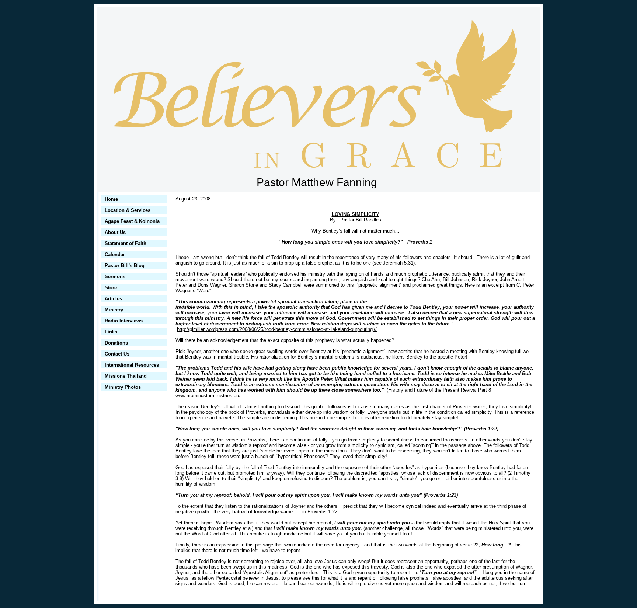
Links (111, 332)
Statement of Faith (125, 243)
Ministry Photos (123, 387)
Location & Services (127, 210)
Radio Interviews (124, 321)
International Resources (132, 365)
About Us (115, 232)
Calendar (115, 254)
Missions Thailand (126, 376)
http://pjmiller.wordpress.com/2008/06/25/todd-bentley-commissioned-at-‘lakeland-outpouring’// (277, 329)
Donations (116, 343)
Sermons (115, 276)
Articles (113, 298)
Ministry (114, 309)
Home (111, 199)
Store (111, 287)
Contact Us (117, 354)
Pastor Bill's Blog (125, 265)
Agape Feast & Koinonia (132, 221)
